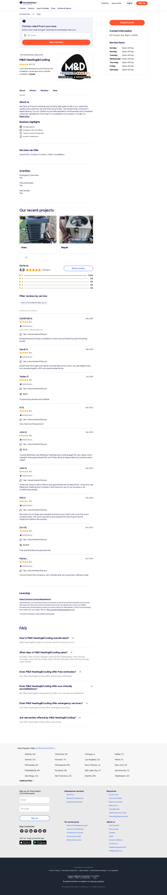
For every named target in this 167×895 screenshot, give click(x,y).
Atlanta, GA (30, 754)
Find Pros (70, 795)
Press (111, 836)
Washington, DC (122, 776)
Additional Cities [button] (25, 781)
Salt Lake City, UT (93, 770)
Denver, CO (30, 759)
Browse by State (45, 748)
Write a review (78, 268)
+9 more (32, 74)
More (53, 8)
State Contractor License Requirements (35, 599)
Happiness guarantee (117, 847)
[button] (38, 234)
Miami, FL (119, 759)
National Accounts (74, 840)
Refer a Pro (113, 806)
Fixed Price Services (75, 802)
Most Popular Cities (26, 748)
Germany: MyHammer (69, 870)
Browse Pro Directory (75, 798)
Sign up (34, 818)
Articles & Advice (64, 8)
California (77, 877)
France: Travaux (54, 870)
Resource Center (115, 802)
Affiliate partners (115, 851)
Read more (24, 116)
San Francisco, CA (63, 776)
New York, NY (121, 765)
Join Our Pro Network (75, 829)
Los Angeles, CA (92, 759)
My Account (113, 795)
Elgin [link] (39, 14)
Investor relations (116, 840)
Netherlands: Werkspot (99, 870)
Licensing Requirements (118, 816)
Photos (33, 90)
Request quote (127, 22)
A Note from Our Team (117, 813)
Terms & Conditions (97, 881)
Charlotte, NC (61, 754)
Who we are (113, 829)
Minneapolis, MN (62, 765)
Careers (112, 833)
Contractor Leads (74, 836)
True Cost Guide (115, 798)
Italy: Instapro (83, 870)
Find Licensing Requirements (58, 610)
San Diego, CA (31, 776)
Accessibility (95, 877)
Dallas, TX (119, 754)
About (22, 90)
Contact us (113, 844)
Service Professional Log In (77, 825)
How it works (114, 825)
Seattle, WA (90, 776)
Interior (23, 8)
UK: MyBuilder (113, 870)
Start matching (56, 42)
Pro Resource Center (75, 833)
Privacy (70, 877)
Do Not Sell (85, 877)
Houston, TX (60, 759)
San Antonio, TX (122, 770)
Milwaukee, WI (31, 765)
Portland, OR (61, 770)
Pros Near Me (114, 809)
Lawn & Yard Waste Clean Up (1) (33, 303)
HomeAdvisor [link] (24, 14)
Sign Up (141, 3)
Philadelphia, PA (32, 770)
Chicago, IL (90, 754)
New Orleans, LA (92, 765)
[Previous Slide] (20, 257)
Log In (129, 3)
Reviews (44, 90)
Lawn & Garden (43, 8)
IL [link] (33, 14)
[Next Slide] (26, 257)
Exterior (31, 8)
